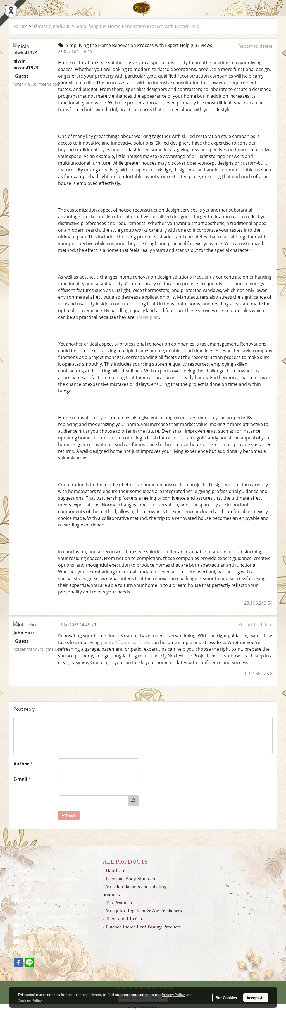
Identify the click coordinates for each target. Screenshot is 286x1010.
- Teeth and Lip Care (124, 919)
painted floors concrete (125, 642)
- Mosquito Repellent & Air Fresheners (142, 910)
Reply (70, 815)
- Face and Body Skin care (129, 878)
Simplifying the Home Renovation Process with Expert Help (137, 26)
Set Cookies (226, 997)
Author (23, 764)
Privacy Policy (173, 994)
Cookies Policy (30, 1000)
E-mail (22, 779)
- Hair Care (114, 870)
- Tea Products (117, 902)
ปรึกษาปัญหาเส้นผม (51, 26)
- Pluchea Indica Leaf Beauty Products (142, 927)
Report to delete (255, 46)
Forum (20, 26)
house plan (147, 317)
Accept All (256, 997)
